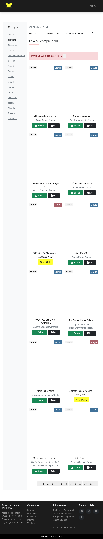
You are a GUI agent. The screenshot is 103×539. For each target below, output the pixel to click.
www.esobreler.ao (12, 519)
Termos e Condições (63, 513)
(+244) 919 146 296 (13, 516)
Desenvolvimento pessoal (15, 58)
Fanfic (11, 76)
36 (85, 484)
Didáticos (12, 66)
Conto (11, 50)
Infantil (30, 520)
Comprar (46, 262)
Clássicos (12, 45)
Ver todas (31, 523)
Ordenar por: (53, 33)
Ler (54, 126)
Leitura (11, 92)
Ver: (30, 33)
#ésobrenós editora (11, 513)
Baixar (40, 126)
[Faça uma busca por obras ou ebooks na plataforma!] (92, 33)
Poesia (11, 113)
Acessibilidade (60, 520)
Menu (93, 5)
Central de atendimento (64, 527)
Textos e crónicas (12, 37)
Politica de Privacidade (64, 510)
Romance (12, 118)
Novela (11, 108)
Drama (11, 71)
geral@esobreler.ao (13, 522)
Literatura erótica (12, 100)
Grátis (11, 82)
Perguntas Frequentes (63, 517)
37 (91, 484)
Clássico (31, 517)
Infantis (11, 87)
